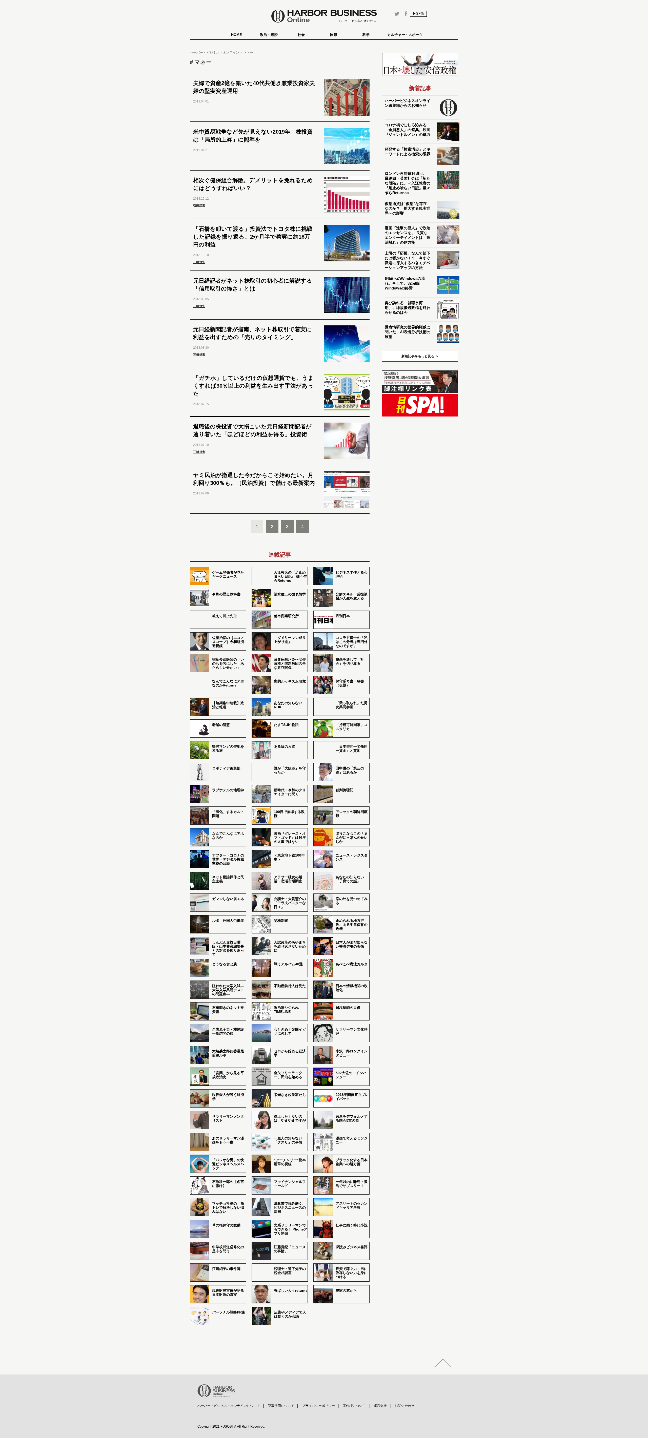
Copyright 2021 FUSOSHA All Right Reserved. (231, 1426)
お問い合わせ (404, 1406)
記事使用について (281, 1406)
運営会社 (380, 1406)
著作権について (354, 1406)
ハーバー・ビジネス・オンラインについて (228, 1406)
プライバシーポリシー (318, 1406)
